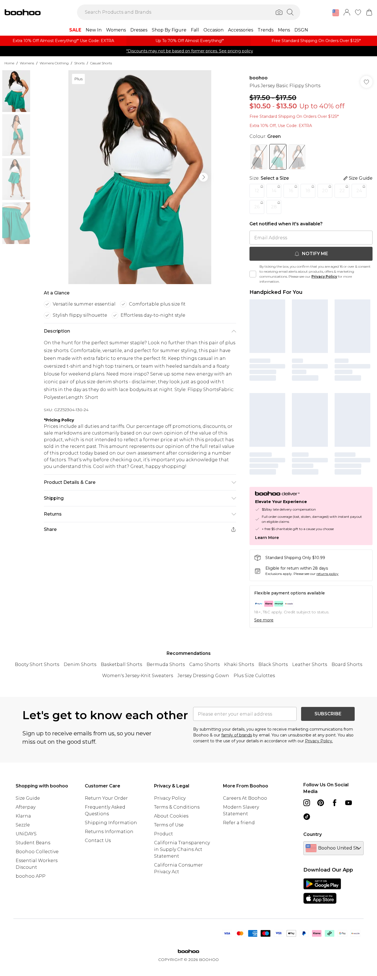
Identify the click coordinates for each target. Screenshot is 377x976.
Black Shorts (273, 664)
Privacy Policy (324, 276)
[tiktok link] (306, 816)
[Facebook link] (334, 802)
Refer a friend (239, 822)
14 (274, 190)
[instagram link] (306, 802)
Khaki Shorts (239, 664)
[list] (139, 177)
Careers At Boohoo (245, 798)
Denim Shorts (80, 664)
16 (291, 190)
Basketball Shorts (121, 664)
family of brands (236, 735)
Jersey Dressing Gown (203, 675)
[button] (335, 12)
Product (163, 833)
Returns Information (109, 831)
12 (257, 190)
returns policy (327, 574)
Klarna (23, 816)
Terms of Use (169, 825)
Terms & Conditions (177, 807)
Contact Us (98, 840)
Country (312, 834)
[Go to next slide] (203, 177)
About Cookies (171, 816)
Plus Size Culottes (254, 675)
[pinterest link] (320, 802)
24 (359, 190)
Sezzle (23, 825)
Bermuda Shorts (166, 664)
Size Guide (28, 798)
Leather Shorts (309, 664)
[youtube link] (348, 802)
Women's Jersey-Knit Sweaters (137, 675)
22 (342, 190)
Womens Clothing (54, 63)
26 (257, 206)
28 (274, 206)
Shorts (79, 63)
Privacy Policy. (319, 740)
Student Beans (33, 842)
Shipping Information (111, 822)
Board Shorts (347, 664)
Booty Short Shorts (37, 664)
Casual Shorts (101, 63)
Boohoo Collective (37, 851)
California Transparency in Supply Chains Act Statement (182, 849)
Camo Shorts (204, 664)
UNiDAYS (26, 833)
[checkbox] (252, 274)
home (9, 63)
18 (308, 190)
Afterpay (25, 807)
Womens (27, 63)
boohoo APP (30, 876)
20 (325, 190)
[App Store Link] (322, 891)
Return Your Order (106, 798)
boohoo (258, 77)
